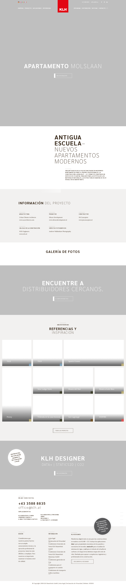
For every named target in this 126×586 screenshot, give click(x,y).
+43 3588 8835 (32, 503)
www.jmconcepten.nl (85, 220)
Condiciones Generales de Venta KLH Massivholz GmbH (56, 546)
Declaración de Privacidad (56, 541)
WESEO (91, 583)
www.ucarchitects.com (26, 220)
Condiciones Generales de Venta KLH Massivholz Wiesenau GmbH (56, 554)
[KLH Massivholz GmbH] (63, 6)
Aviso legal (51, 538)
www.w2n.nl (23, 234)
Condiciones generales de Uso (56, 561)
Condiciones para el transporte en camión (55, 566)
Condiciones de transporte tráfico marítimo (57, 571)
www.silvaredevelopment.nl (58, 220)
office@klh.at (29, 507)
